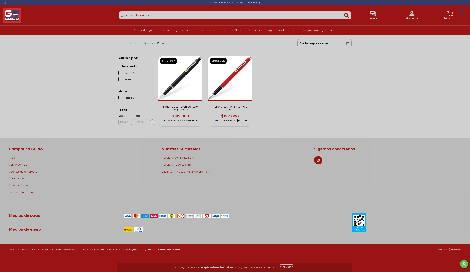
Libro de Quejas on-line (23, 192)
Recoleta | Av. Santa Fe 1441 (179, 157)
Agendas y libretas (281, 30)
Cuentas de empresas (23, 171)
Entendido (286, 267)
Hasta (137, 115)
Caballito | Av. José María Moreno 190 (185, 171)
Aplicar (152, 122)
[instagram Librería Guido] (5, 2)
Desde (121, 115)
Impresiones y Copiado (320, 30)
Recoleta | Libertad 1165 (176, 164)
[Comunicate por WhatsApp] (464, 264)
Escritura (205, 30)
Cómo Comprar (18, 164)
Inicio (121, 43)
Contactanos (17, 178)
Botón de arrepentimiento (164, 249)
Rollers (148, 43)
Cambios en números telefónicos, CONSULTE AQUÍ (235, 2)
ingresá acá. (136, 249)
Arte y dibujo (143, 30)
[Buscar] (346, 15)
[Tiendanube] (449, 249)
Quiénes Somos (19, 185)
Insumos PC (229, 30)
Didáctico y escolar (176, 30)
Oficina (252, 30)
